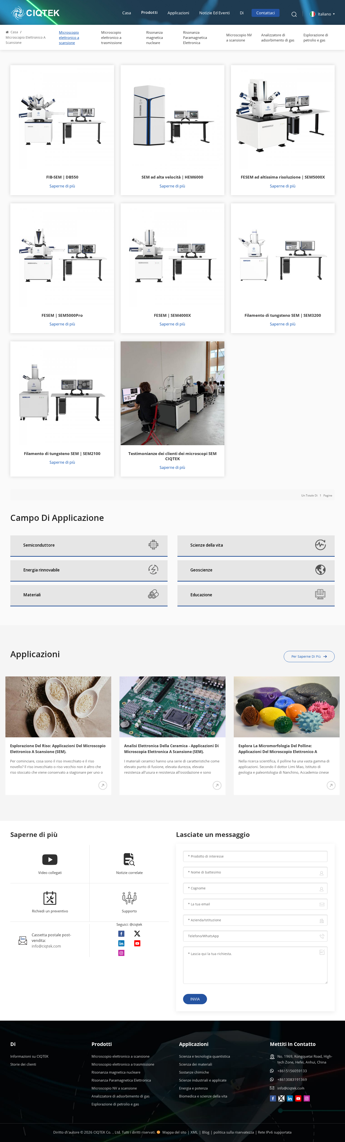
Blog (205, 1132)
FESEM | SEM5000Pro (62, 315)
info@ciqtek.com (46, 946)
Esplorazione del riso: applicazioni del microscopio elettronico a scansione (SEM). (58, 748)
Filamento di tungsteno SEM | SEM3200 (283, 315)
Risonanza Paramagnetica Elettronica (195, 37)
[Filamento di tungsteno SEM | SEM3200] (283, 255)
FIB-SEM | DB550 (62, 177)
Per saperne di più (306, 656)
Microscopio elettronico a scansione (69, 37)
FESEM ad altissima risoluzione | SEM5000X (283, 177)
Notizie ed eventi (214, 12)
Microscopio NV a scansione (239, 37)
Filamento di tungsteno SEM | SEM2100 (62, 453)
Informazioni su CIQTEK (29, 1056)
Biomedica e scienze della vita (203, 1096)
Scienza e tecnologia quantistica (204, 1056)
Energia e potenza (193, 1088)
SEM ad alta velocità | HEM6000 (172, 177)
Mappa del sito (174, 1132)
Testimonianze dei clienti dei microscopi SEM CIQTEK (172, 456)
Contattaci (265, 12)
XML (194, 1132)
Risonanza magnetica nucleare (154, 37)
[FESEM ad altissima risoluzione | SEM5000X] (283, 117)
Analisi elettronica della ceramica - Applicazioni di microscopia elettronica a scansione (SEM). (171, 748)
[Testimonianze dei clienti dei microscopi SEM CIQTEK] (172, 393)
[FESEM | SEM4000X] (172, 255)
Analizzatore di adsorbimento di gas (277, 37)
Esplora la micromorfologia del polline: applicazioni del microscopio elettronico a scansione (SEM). (277, 749)
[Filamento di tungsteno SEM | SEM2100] (62, 393)
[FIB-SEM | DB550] (62, 117)
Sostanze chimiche (194, 1072)
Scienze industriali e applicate (202, 1080)
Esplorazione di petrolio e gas (315, 37)
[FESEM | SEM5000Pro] (62, 255)
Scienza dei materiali (195, 1064)
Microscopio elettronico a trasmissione (111, 37)
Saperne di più (62, 186)
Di (242, 12)
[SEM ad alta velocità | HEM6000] (172, 117)
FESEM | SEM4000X (172, 315)
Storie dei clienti (23, 1064)
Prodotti (149, 13)
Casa (126, 12)
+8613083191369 (292, 1079)
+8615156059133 (292, 1070)
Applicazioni (178, 12)
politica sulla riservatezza (234, 1132)
